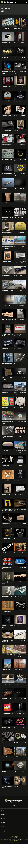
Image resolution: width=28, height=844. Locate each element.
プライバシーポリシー (14, 836)
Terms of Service (13, 840)
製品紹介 (3, 818)
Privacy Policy (24, 839)
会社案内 (3, 823)
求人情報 (3, 827)
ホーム (2, 810)
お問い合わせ (4, 831)
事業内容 (3, 814)
